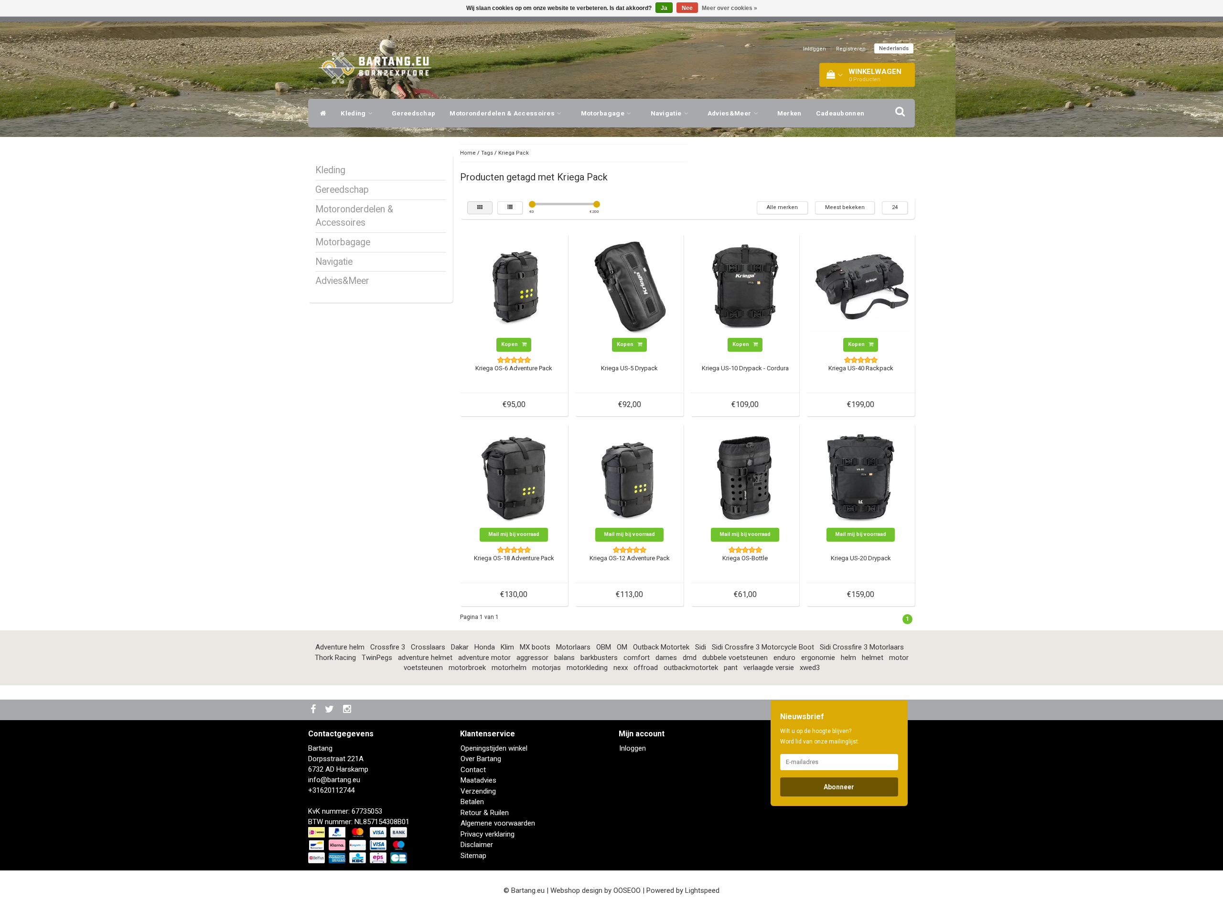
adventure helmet (425, 657)
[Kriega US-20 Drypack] (861, 476)
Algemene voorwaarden (498, 823)
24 (895, 207)
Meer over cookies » (729, 8)
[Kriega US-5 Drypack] (629, 287)
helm (848, 657)
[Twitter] (330, 709)
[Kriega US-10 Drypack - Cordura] (745, 287)
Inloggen (814, 49)
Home (468, 153)
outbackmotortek (691, 667)
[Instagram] (348, 709)
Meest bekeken (845, 207)
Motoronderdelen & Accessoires (503, 113)
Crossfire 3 (387, 647)
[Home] (320, 113)
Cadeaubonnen (840, 113)
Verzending (478, 791)
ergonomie (818, 657)
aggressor (532, 657)
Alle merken (782, 207)
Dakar (460, 647)
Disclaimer (477, 844)
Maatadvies (478, 780)
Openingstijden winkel (494, 748)
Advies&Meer (730, 113)
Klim (507, 647)
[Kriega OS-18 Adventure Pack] (514, 476)
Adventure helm (340, 647)
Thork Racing (335, 657)
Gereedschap (413, 113)
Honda (484, 647)
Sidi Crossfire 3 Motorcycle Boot (763, 647)
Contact (473, 769)
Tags (487, 153)
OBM (603, 647)
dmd (690, 657)
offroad (645, 667)
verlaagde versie (768, 667)
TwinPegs (377, 657)
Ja (664, 8)
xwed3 (810, 667)
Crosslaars (428, 647)
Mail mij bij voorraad (513, 534)
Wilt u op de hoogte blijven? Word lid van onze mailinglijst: (819, 736)
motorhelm (509, 667)
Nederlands (894, 48)
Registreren (851, 49)
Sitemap (473, 855)
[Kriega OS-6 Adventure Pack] (514, 287)
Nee (687, 8)
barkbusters (599, 657)
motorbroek (467, 667)
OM (622, 647)
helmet (872, 657)
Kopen (510, 344)
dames (666, 657)
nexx (620, 667)
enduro (784, 657)
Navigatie (667, 113)
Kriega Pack (513, 153)
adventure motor (484, 657)
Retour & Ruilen (485, 812)
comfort (636, 657)
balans (564, 657)
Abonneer (839, 787)
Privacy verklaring (488, 834)
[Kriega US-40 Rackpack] (861, 287)
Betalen (472, 801)
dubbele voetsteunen (735, 657)
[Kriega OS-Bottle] (745, 476)
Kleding (354, 113)
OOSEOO (627, 890)
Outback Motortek (661, 647)
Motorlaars (573, 647)
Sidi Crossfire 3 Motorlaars (862, 647)
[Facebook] (314, 709)
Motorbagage (603, 113)
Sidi (700, 647)
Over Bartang (481, 758)
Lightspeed (702, 890)
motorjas (546, 667)
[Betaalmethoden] (358, 845)
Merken (789, 113)
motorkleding (587, 667)
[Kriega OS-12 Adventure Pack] (629, 476)
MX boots (535, 647)
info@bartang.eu (334, 779)
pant (731, 667)
